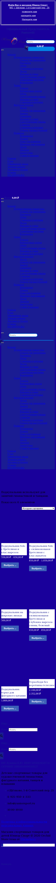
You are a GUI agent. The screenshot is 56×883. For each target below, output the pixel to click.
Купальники (26, 82)
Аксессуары (26, 152)
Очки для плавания (30, 141)
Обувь (23, 65)
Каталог (11, 54)
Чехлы (23, 71)
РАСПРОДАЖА (16, 175)
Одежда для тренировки (33, 60)
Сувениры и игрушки (31, 68)
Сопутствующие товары (33, 77)
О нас (10, 161)
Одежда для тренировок (32, 110)
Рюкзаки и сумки (29, 74)
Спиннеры (25, 116)
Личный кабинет (16, 166)
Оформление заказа (17, 164)
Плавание (19, 133)
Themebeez (28, 839)
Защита (24, 113)
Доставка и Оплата (17, 169)
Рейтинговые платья (31, 91)
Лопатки (24, 150)
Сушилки (25, 124)
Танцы (17, 85)
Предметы (25, 63)
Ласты (23, 147)
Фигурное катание (23, 105)
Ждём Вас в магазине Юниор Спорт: (28, 5)
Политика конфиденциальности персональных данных (24, 823)
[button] (13, 41)
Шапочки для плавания (32, 144)
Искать (29, 38)
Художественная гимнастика (29, 57)
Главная (11, 158)
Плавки (24, 138)
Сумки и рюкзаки (29, 155)
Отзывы (11, 172)
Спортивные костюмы (32, 79)
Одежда (24, 88)
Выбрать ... (10, 565)
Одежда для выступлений (33, 130)
